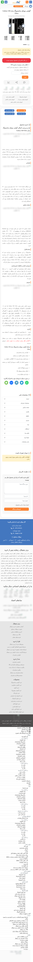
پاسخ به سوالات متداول (16, 629)
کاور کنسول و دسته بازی (19, 910)
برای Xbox (22, 888)
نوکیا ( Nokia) (22, 752)
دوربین (27, 420)
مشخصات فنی (8, 110)
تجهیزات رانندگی (21, 903)
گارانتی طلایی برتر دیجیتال (22, 926)
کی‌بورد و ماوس (21, 901)
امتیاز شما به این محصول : (22, 505)
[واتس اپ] (27, 383)
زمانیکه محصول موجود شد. (20, 69)
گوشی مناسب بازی (10, 97)
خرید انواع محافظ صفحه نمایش (16, 712)
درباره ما (26, 949)
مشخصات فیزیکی (25, 403)
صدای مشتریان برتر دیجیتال (16, 672)
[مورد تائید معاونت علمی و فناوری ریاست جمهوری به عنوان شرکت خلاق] (16, 614)
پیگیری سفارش (24, 947)
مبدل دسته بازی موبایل (19, 895)
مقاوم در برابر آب (21, 777)
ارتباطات (27, 429)
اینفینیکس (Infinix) (20, 758)
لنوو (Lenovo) (22, 793)
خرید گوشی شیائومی (17, 685)
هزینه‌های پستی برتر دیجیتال (21, 943)
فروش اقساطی (25, 729)
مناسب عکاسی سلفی (20, 775)
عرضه (27, 398)
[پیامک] (6, 383)
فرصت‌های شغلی (16, 637)
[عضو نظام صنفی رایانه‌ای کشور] (17, 617)
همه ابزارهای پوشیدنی (22, 818)
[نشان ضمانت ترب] (16, 603)
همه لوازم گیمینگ (21, 892)
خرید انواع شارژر (16, 706)
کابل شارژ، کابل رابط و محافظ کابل (19, 853)
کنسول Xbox (22, 878)
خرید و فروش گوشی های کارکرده (20, 922)
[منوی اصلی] (30, 2)
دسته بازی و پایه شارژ (20, 894)
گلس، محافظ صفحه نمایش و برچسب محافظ (17, 857)
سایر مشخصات (25, 441)
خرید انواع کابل (16, 703)
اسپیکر (26, 849)
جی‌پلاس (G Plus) (21, 759)
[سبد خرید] (2, 2)
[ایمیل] (11, 383)
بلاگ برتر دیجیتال (16, 634)
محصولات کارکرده (26, 781)
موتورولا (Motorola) (20, 750)
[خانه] (30, 6)
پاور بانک (26, 846)
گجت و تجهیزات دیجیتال (24, 913)
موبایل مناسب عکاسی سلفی (16, 102)
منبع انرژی (26, 437)
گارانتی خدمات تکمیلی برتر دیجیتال (19, 927)
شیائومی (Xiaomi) (21, 743)
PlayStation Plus (21, 906)
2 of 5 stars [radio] (12, 505)
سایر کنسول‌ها (22, 880)
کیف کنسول (22, 908)
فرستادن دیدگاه (16, 509)
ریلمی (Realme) (21, 756)
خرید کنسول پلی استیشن (16, 695)
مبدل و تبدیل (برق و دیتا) (22, 855)
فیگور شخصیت (21, 904)
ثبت (25, 77)
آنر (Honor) (22, 749)
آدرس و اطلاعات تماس (16, 632)
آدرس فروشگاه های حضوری (22, 733)
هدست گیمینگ (22, 897)
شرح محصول (20, 110)
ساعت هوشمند (21, 841)
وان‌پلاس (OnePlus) (20, 754)
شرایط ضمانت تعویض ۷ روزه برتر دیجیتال (16, 649)
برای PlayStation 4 (20, 885)
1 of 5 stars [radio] (13, 505)
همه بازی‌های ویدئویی (20, 883)
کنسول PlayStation (20, 876)
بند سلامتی (22, 839)
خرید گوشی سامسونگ (16, 682)
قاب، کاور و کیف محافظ (22, 860)
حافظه (27, 416)
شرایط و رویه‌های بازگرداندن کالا (16, 664)
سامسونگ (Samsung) (20, 742)
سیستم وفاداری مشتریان (16, 675)
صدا (28, 424)
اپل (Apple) (22, 740)
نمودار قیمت (20, 113)
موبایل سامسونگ (18, 6)
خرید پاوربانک (16, 693)
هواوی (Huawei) (21, 747)
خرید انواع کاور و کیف (16, 709)
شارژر (26, 851)
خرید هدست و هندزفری (16, 701)
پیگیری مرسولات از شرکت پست (16, 667)
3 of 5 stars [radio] (10, 505)
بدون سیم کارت (21, 812)
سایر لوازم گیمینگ (21, 912)
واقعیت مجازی (21, 842)
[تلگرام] (21, 383)
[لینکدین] (16, 383)
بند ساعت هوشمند (23, 862)
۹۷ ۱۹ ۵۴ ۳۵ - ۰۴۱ (17, 533)
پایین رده (23, 765)
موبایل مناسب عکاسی (9, 99)
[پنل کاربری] (6, 2)
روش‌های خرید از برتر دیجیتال (16, 644)
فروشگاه (26, 6)
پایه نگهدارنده (25, 865)
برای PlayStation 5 (20, 887)
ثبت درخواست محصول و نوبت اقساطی (18, 920)
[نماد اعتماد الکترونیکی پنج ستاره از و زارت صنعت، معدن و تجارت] (16, 606)
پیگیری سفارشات (16, 670)
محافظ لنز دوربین (24, 858)
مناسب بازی (22, 772)
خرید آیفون (16, 687)
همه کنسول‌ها (22, 874)
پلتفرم (27, 411)
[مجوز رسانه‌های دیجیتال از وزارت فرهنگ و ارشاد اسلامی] (16, 611)
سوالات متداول (17, 537)
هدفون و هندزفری (24, 848)
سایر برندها (22, 761)
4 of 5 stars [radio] (9, 505)
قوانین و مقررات (17, 655)
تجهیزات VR (22, 899)
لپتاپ (29, 784)
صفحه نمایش (26, 407)
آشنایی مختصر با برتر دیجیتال (16, 626)
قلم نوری (26, 864)
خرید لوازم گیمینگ (16, 698)
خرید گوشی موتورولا (16, 690)
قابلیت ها (27, 433)
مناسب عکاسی (21, 773)
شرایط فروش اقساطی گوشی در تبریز (16, 647)
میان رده (23, 766)
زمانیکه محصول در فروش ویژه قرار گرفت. (16, 67)
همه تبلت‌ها (25, 788)
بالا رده (23, 768)
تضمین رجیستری (16, 662)
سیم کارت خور (21, 814)
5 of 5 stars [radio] (7, 505)
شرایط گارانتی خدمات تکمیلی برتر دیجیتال (16, 652)
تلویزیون (28, 782)
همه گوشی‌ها (25, 736)
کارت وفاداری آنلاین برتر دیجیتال (20, 924)
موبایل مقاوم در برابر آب (22, 99)
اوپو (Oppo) (22, 745)
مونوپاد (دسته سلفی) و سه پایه (20, 867)
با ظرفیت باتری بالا (20, 779)
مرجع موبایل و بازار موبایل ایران (20, 931)
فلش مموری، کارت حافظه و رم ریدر (19, 869)
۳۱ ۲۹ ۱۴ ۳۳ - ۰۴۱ (17, 528)
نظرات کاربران (8, 113)
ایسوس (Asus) (21, 800)
